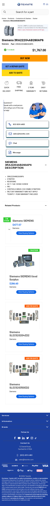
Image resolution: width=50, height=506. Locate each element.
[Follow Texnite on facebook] (15, 438)
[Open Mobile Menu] (3, 4)
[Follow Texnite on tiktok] (35, 438)
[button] (25, 165)
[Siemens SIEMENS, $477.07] (9, 229)
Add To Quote (15, 73)
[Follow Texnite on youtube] (19, 438)
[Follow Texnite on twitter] (27, 438)
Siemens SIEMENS (23, 220)
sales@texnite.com (26, 460)
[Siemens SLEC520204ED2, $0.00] (23, 316)
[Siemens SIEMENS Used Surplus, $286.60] (23, 261)
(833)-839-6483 (26, 455)
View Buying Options (26, 233)
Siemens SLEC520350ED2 (19, 386)
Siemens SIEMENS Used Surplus (23, 278)
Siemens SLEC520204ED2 (19, 333)
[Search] (3, 12)
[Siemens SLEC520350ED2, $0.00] (23, 369)
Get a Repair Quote (14, 66)
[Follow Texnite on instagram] (32, 438)
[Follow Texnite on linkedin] (23, 438)
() (47, 4)
